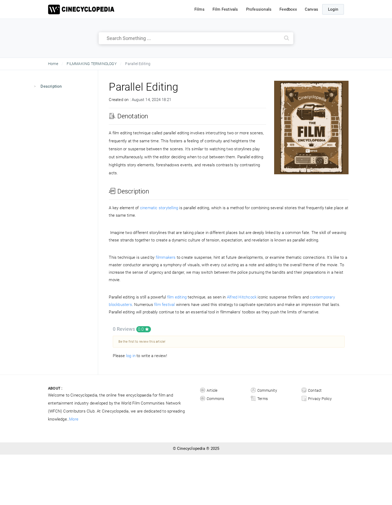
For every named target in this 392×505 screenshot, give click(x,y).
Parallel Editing (143, 87)
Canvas (311, 9)
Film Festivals (225, 9)
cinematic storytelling (159, 207)
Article (212, 390)
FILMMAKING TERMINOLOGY (91, 64)
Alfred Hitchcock (242, 297)
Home (53, 64)
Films (199, 9)
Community (267, 390)
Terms (262, 399)
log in (130, 355)
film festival (164, 304)
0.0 (141, 329)
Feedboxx (288, 9)
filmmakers (166, 257)
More (73, 419)
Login (333, 9)
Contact (315, 390)
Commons (215, 399)
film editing (177, 297)
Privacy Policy (320, 399)
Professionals (259, 9)
